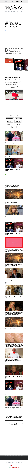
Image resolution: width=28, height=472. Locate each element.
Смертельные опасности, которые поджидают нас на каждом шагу (14, 417)
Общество (8, 21)
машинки (9, 121)
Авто (11, 115)
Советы (19, 124)
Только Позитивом (10, 87)
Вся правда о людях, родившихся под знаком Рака (14, 424)
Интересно (19, 118)
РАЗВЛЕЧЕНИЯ (11, 124)
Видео (16, 115)
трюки (14, 127)
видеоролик (9, 118)
